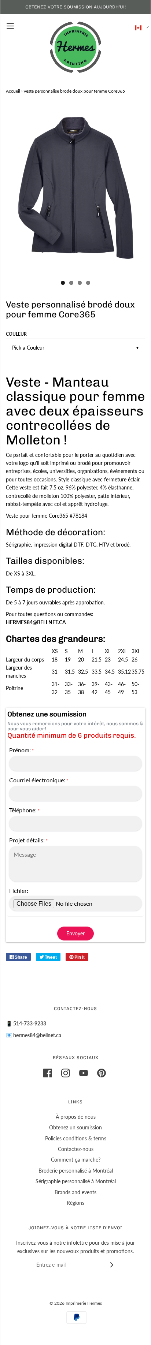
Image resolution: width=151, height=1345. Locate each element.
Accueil (13, 91)
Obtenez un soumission (75, 1127)
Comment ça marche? (75, 1159)
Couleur (16, 334)
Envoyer (75, 933)
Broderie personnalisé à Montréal (75, 1170)
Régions (75, 1203)
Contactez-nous (75, 1149)
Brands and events (75, 1192)
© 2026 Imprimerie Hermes (75, 1303)
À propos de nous (76, 1117)
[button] (138, 28)
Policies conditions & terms (75, 1138)
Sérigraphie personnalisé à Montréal (76, 1181)
